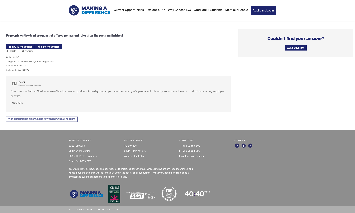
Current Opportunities (129, 10)
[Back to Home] (89, 10)
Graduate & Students (208, 10)
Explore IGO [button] (155, 10)
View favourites (50, 46)
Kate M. (21, 82)
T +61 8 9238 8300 (189, 145)
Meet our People (236, 10)
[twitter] (250, 146)
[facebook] (244, 146)
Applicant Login (263, 10)
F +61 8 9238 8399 (189, 151)
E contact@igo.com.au (191, 156)
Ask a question (295, 48)
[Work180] (114, 193)
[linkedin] (237, 146)
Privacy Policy (107, 209)
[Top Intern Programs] (169, 193)
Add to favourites (22, 46)
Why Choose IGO (179, 10)
